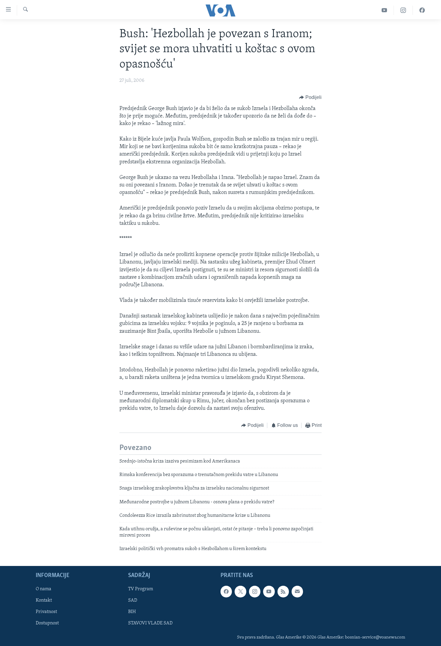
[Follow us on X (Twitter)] (240, 591)
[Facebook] (422, 10)
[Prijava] (297, 591)
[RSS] (283, 591)
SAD (132, 600)
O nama (43, 589)
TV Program (140, 589)
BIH (132, 611)
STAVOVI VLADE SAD (150, 623)
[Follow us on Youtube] (268, 591)
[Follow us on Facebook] (226, 591)
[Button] (310, 98)
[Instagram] (403, 10)
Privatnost (46, 611)
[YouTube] (384, 10)
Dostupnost (47, 623)
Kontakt (44, 600)
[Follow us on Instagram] (254, 591)
